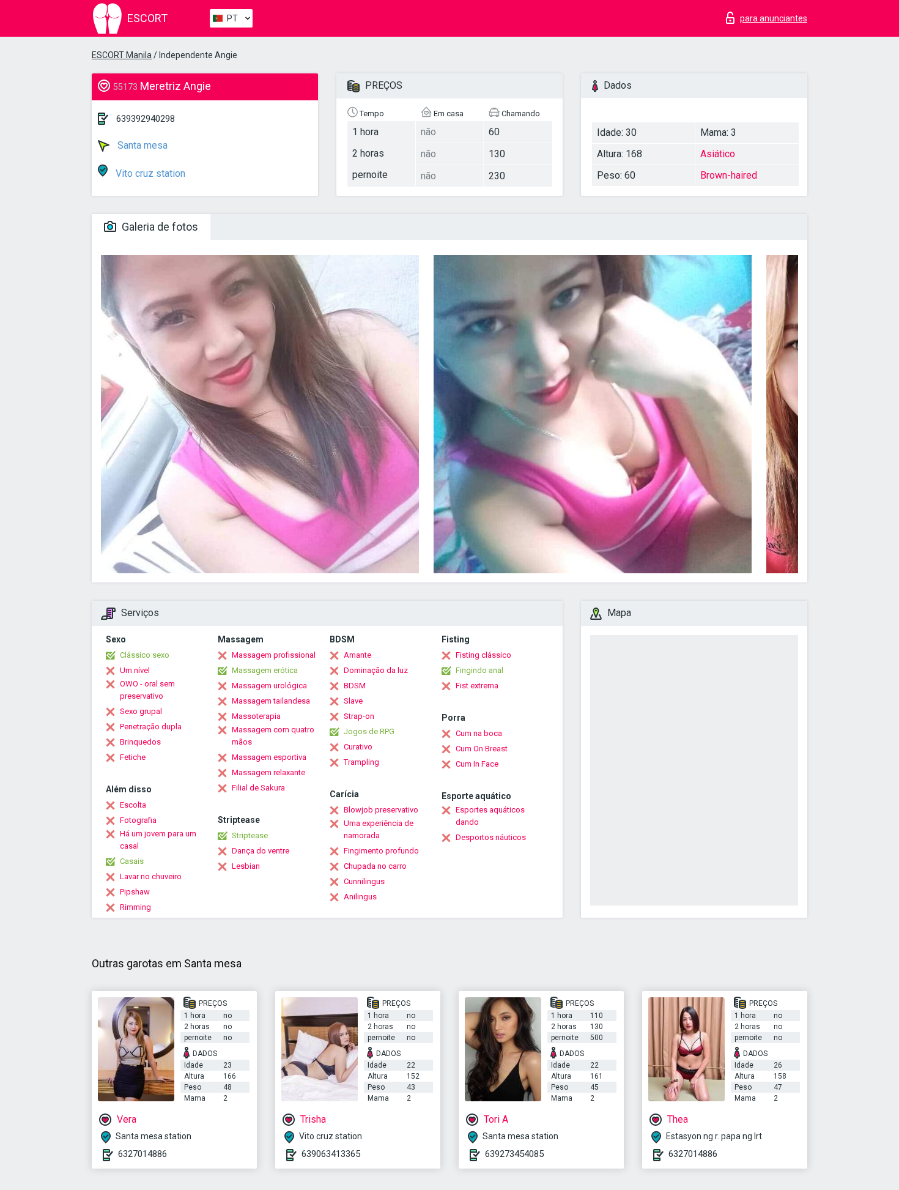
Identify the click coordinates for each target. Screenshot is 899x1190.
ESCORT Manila (122, 55)
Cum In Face (477, 763)
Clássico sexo (144, 655)
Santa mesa (141, 145)
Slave (353, 700)
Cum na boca (479, 733)
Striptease (250, 835)
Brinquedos (140, 741)
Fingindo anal (479, 670)
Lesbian (246, 866)
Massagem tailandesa (271, 700)
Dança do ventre (260, 850)
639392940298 (145, 118)
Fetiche (133, 757)
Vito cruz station (149, 173)
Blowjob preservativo (381, 809)
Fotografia (138, 820)
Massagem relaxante (268, 772)
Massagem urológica (269, 685)
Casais (132, 861)
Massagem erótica (265, 670)
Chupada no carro (375, 866)
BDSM (355, 685)
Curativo (358, 746)
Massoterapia (256, 716)
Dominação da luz (376, 670)
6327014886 (142, 1153)
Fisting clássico (483, 655)
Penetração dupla (151, 726)
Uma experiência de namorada (378, 829)
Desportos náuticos (491, 837)
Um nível (135, 670)
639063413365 (331, 1153)
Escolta (133, 804)
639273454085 (514, 1153)
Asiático (717, 154)
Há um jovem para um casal (158, 839)
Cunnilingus (364, 881)
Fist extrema (477, 685)
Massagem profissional (274, 655)
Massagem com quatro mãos (273, 735)
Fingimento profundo (381, 850)
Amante (357, 655)
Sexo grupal (141, 711)
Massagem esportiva (269, 757)
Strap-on (359, 716)
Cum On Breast (482, 748)
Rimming (135, 907)
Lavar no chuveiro (151, 876)
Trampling (361, 762)
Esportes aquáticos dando (490, 816)
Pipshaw (135, 891)
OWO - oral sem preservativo (147, 690)
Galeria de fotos (158, 226)
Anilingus (360, 896)
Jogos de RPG (369, 731)
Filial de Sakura (258, 787)
